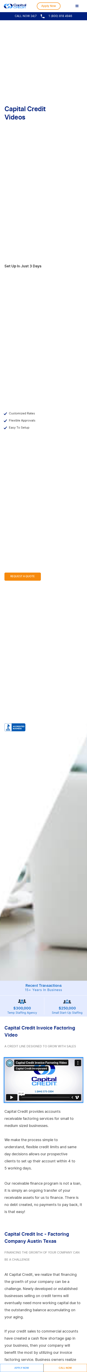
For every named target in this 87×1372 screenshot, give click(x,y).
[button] (77, 6)
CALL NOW (65, 1368)
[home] (15, 6)
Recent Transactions (43, 988)
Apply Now (48, 6)
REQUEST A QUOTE (22, 576)
